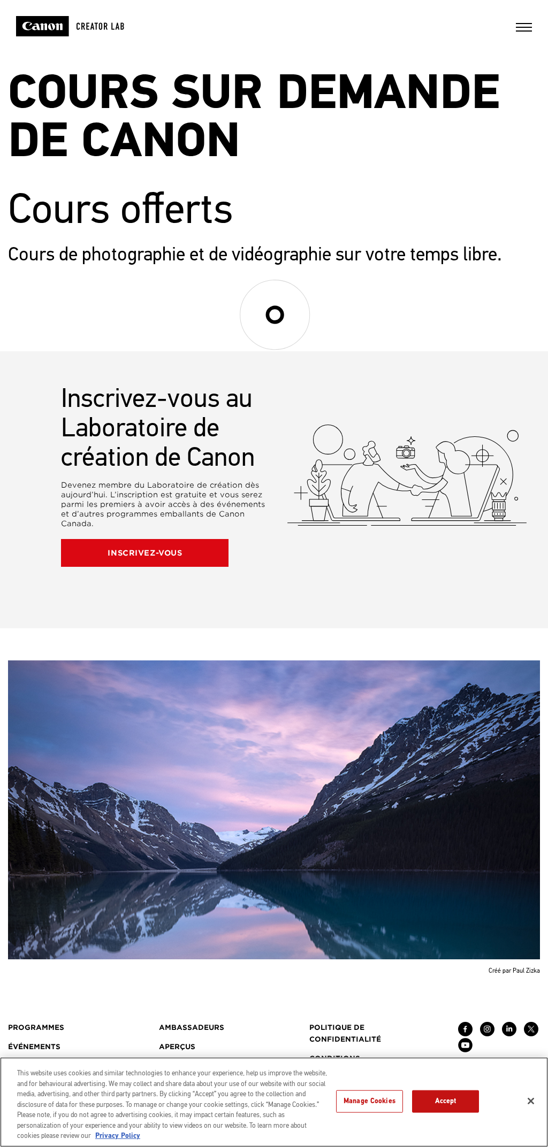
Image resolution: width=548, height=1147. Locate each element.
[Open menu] (524, 30)
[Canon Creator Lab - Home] (84, 26)
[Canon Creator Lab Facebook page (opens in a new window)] (465, 1033)
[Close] (531, 1101)
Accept (445, 1101)
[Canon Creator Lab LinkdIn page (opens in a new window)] (509, 1033)
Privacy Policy (117, 1135)
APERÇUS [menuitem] (177, 1047)
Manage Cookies (369, 1101)
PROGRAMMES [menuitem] (36, 1027)
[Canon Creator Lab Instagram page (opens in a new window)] (487, 1033)
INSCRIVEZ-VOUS (145, 553)
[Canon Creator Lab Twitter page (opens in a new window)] (531, 1033)
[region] (274, 1102)
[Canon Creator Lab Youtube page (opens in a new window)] (465, 1049)
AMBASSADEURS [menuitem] (191, 1027)
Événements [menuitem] (34, 1047)
